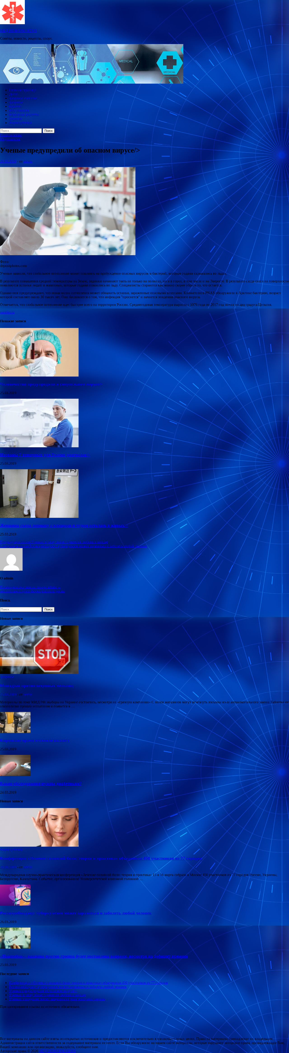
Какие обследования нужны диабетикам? (41, 783)
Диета (13, 94)
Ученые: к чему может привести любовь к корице (47, 995)
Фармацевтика (20, 123)
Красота (15, 106)
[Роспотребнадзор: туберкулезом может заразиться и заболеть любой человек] (15, 904)
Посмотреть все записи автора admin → (30, 587)
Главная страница (22, 90)
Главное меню (11, 135)
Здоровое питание (23, 98)
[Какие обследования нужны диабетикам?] (15, 775)
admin (27, 161)
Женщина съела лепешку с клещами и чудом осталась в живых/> (64, 525)
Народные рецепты (24, 114)
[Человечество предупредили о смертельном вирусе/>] (39, 375)
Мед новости (19, 110)
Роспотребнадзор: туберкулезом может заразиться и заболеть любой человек (75, 913)
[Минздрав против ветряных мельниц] (39, 673)
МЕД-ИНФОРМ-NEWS (18, 31)
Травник (15, 118)
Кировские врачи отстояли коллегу (35, 740)
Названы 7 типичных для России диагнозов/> (45, 454)
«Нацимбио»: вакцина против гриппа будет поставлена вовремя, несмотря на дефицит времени (94, 956)
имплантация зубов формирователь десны (32, 591)
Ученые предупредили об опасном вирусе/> (43, 991)
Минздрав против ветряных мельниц (36, 685)
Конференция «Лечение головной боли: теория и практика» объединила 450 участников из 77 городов (101, 858)
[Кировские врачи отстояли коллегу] (15, 732)
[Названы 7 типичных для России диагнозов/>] (39, 446)
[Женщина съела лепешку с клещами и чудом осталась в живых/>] (39, 516)
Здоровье (16, 102)
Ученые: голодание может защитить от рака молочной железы (57, 999)
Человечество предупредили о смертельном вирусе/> (51, 384)
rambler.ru (7, 312)
